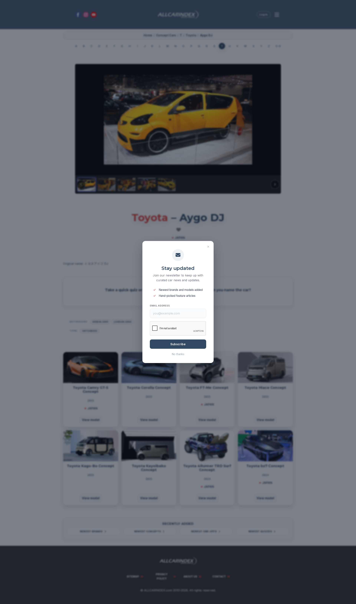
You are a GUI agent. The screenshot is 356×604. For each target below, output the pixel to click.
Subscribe (178, 344)
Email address (160, 305)
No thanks (178, 354)
